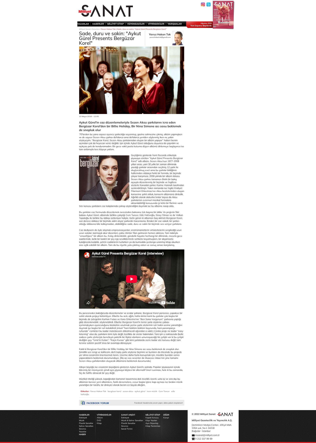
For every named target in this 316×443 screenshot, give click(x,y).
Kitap (99, 423)
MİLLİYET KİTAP (115, 24)
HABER (82, 434)
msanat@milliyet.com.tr (207, 435)
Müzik (81, 420)
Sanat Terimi (126, 429)
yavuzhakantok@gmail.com (160, 37)
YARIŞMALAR (175, 24)
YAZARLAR (83, 24)
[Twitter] (209, 4)
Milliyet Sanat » (85, 29)
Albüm (100, 417)
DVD (99, 420)
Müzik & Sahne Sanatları (132, 420)
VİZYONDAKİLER (136, 24)
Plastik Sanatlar (86, 423)
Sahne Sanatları (86, 426)
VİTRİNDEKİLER (156, 24)
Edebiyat (83, 417)
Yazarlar (95, 29)
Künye (166, 417)
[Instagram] (203, 4)
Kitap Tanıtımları (152, 426)
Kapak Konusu (152, 417)
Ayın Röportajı (151, 423)
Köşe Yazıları (151, 420)
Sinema (82, 429)
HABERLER (98, 24)
